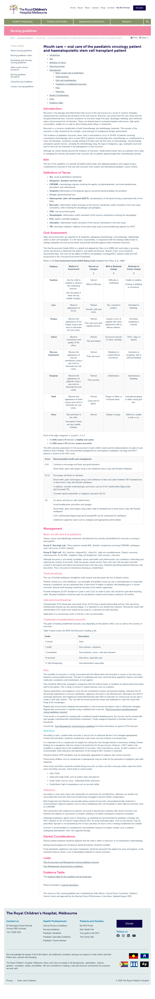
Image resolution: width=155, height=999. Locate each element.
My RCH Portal (123, 8)
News (87, 8)
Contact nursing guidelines (22, 86)
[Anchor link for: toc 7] (42, 600)
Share (144, 38)
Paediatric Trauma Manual (54, 940)
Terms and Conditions (26, 980)
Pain (58, 88)
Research (126, 21)
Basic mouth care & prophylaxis (70, 73)
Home (73, 8)
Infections (60, 91)
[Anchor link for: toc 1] (42, 159)
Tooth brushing (62, 77)
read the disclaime (70, 885)
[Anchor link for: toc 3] (42, 232)
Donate (139, 8)
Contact (111, 8)
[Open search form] (147, 22)
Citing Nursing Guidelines (22, 82)
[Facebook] (119, 935)
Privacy (9, 980)
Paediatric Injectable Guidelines (57, 937)
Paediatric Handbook (52, 933)
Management (55, 70)
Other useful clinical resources (19, 68)
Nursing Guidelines (25, 38)
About (80, 8)
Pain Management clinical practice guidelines (63, 866)
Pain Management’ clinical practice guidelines (75, 726)
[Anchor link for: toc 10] (42, 790)
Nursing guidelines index (21, 55)
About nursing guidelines (21, 50)
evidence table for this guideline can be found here (69, 877)
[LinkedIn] (129, 935)
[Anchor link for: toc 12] (42, 858)
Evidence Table (56, 103)
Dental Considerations (59, 95)
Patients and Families (57, 21)
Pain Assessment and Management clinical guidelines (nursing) (71, 862)
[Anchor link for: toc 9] (42, 670)
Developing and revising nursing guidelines (21, 61)
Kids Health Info (87, 929)
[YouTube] (135, 935)
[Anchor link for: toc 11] (42, 836)
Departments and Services (91, 21)
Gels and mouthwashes (66, 80)
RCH (13, 38)
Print (135, 38)
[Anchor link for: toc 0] (42, 108)
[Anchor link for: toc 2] (42, 172)
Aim (51, 59)
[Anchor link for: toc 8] (42, 619)
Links (51, 99)
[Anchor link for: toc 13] (42, 872)
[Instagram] (124, 935)
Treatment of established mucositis (71, 84)
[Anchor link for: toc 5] (42, 534)
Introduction (54, 55)
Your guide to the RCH (89, 933)
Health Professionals (23, 21)
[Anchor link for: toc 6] (42, 573)
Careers (95, 8)
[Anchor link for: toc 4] (42, 528)
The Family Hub (87, 937)
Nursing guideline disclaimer (18, 75)
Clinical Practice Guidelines (55, 926)
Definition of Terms (57, 62)
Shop (103, 8)
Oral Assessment (57, 66)
